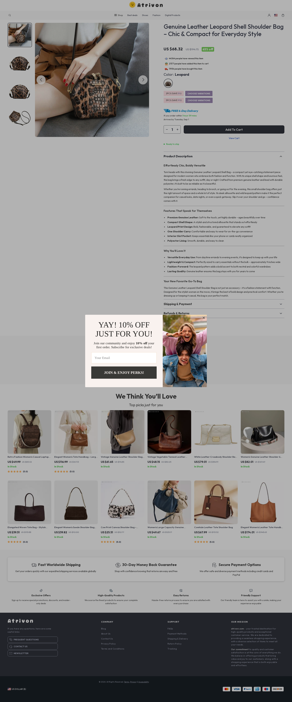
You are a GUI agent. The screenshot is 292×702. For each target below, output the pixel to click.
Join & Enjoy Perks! (124, 373)
